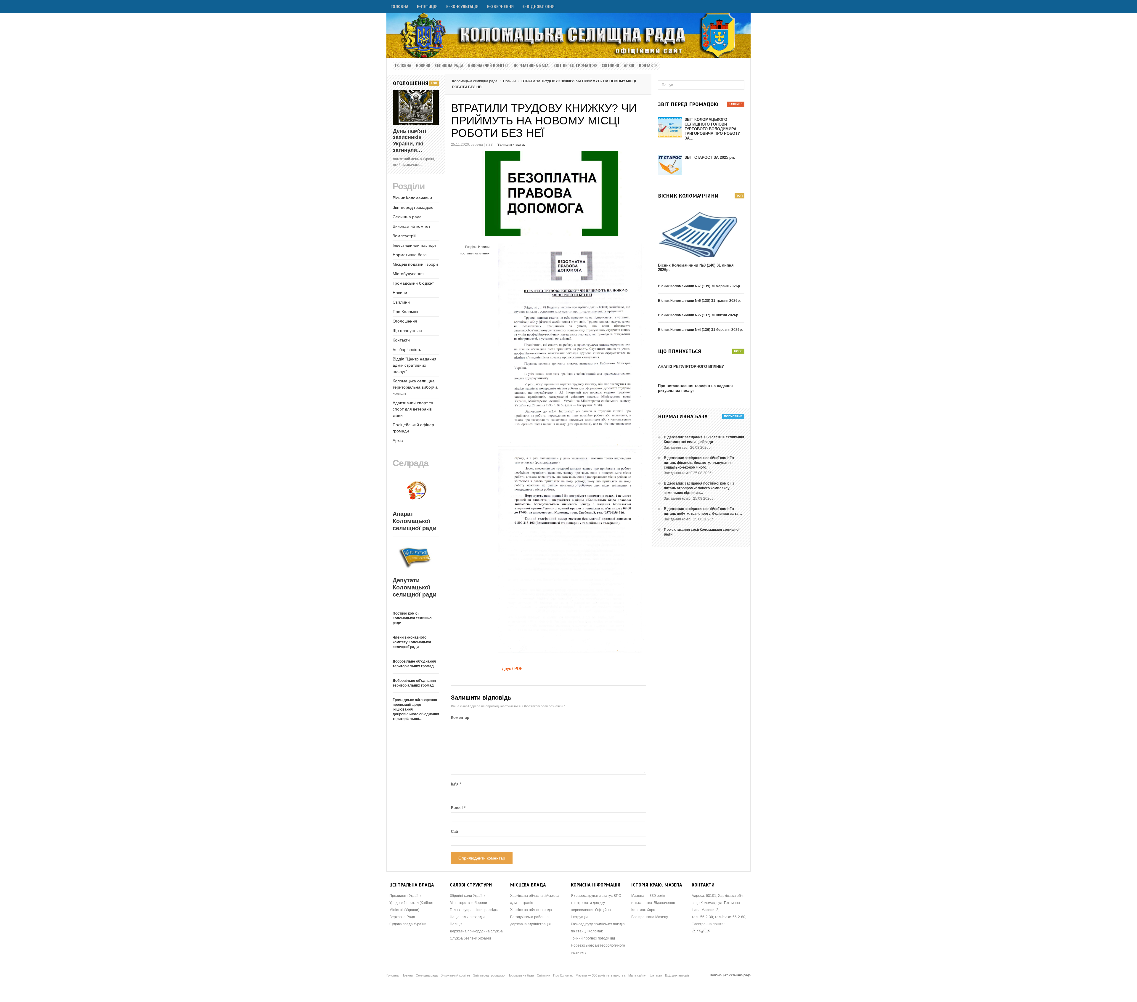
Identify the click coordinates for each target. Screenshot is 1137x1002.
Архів (629, 65)
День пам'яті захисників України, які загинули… (409, 140)
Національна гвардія (467, 917)
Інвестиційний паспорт (414, 245)
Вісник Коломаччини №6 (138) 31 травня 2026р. (699, 301)
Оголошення (405, 321)
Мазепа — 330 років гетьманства (600, 975)
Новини (423, 65)
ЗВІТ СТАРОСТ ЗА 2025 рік (710, 157)
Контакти (648, 65)
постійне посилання (474, 253)
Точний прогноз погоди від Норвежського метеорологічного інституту (598, 945)
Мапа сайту (637, 975)
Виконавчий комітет (488, 65)
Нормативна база (531, 65)
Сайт (455, 831)
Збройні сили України (468, 896)
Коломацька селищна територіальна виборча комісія (415, 387)
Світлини (610, 65)
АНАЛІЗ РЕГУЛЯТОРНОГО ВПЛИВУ (691, 366)
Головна (399, 6)
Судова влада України (407, 924)
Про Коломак (405, 311)
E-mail (458, 808)
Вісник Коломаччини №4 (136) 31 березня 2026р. (700, 330)
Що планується (407, 330)
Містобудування (408, 273)
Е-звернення (500, 6)
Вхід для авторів (677, 975)
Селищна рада (449, 65)
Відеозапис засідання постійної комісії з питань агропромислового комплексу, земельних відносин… (699, 488)
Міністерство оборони (468, 903)
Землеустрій (405, 235)
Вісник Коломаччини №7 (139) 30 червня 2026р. (699, 286)
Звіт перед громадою (575, 65)
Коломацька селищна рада (474, 81)
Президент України (405, 896)
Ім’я (456, 784)
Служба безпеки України (470, 938)
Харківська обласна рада (531, 910)
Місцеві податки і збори (415, 264)
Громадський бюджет (413, 283)
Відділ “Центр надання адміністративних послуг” (414, 365)
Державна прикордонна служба (476, 931)
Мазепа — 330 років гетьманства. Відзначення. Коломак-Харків (653, 903)
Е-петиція (427, 6)
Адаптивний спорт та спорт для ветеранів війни (413, 409)
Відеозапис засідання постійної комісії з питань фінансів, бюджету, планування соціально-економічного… (699, 462)
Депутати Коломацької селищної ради (414, 587)
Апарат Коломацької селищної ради (414, 521)
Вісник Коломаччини (412, 197)
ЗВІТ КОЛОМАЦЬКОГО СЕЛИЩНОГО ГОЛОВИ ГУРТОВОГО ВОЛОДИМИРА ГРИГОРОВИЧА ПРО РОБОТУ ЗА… (712, 128)
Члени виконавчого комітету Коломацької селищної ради (412, 642)
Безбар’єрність (407, 349)
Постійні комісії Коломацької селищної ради (412, 618)
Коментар (460, 717)
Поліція (456, 924)
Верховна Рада (402, 917)
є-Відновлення (538, 6)
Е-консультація (462, 6)
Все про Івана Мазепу (649, 917)
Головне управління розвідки (474, 910)
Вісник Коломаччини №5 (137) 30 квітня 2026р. (698, 315)
